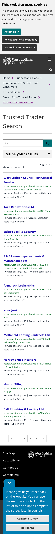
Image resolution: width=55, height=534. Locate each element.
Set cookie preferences (18, 47)
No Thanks (27, 527)
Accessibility (11, 460)
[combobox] (23, 143)
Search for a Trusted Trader (20, 97)
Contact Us (10, 467)
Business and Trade (27, 78)
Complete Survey (27, 518)
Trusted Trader (12, 92)
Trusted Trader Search (18, 102)
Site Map (9, 453)
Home (6, 78)
